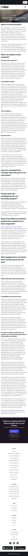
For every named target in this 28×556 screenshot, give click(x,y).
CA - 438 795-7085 (14, 534)
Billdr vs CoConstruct (14, 472)
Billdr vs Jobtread (14, 465)
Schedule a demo (14, 539)
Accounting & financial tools (14, 460)
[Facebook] (10, 543)
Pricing (14, 451)
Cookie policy (14, 508)
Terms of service (14, 506)
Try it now (14, 431)
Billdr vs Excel (14, 479)
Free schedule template (14, 489)
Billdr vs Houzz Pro (14, 477)
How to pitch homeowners (14, 496)
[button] (25, 7)
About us (14, 520)
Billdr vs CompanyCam (14, 470)
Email (14, 537)
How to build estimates (14, 493)
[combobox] (25, 2)
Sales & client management (14, 453)
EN (24, 2)
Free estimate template (14, 486)
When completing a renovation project (11, 227)
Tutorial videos (14, 498)
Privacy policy (14, 510)
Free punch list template (14, 491)
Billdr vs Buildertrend (14, 463)
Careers (14, 522)
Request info (14, 435)
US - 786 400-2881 (14, 532)
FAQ (14, 525)
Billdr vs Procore (14, 467)
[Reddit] (18, 543)
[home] (5, 7)
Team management (14, 458)
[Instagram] (14, 543)
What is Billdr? (14, 518)
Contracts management (14, 455)
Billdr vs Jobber (14, 474)
